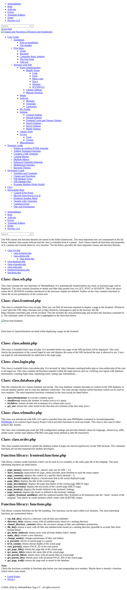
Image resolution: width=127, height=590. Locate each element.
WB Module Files (22, 181)
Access (23, 134)
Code (34, 73)
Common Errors (21, 204)
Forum (10, 12)
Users (29, 137)
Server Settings (33, 126)
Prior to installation (29, 42)
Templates (31, 103)
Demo (10, 17)
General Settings (34, 115)
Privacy (11, 579)
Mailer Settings (33, 128)
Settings (24, 112)
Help (9, 6)
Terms (23, 51)
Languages (31, 106)
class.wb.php (13, 250)
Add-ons (11, 9)
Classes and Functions (24, 176)
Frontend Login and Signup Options (43, 120)
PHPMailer (7, 422)
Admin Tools (26, 131)
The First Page (27, 59)
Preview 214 (13, 20)
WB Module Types (23, 179)
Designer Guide (15, 145)
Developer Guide (15, 170)
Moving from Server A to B (27, 195)
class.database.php (16, 261)
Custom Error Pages (23, 192)
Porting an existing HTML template (31, 148)
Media (23, 95)
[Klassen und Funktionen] (39, 31)
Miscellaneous (27, 142)
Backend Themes (22, 167)
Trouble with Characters (25, 201)
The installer (26, 45)
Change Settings (34, 90)
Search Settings (33, 123)
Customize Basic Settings (32, 56)
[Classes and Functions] (13, 31)
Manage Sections (34, 92)
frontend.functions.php (18, 270)
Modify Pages (33, 70)
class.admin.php (21, 256)
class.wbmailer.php (16, 264)
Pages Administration (30, 67)
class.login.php (27, 258)
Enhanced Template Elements (28, 162)
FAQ (9, 187)
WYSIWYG (38, 87)
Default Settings (34, 117)
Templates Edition (16, 15)
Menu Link (37, 78)
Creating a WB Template (26, 153)
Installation (19, 39)
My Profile (25, 109)
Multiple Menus (21, 159)
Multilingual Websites (24, 165)
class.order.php (14, 267)
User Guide (13, 37)
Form (34, 76)
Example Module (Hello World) (29, 184)
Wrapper (36, 84)
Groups (29, 140)
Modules (30, 101)
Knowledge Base (15, 190)
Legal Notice (13, 576)
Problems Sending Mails (25, 198)
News (35, 81)
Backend (24, 53)
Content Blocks (21, 156)
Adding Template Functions (27, 151)
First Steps (19, 48)
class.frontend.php (22, 253)
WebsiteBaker (14, 3)
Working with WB (23, 64)
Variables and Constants (25, 173)
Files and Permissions (24, 206)
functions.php (14, 272)
